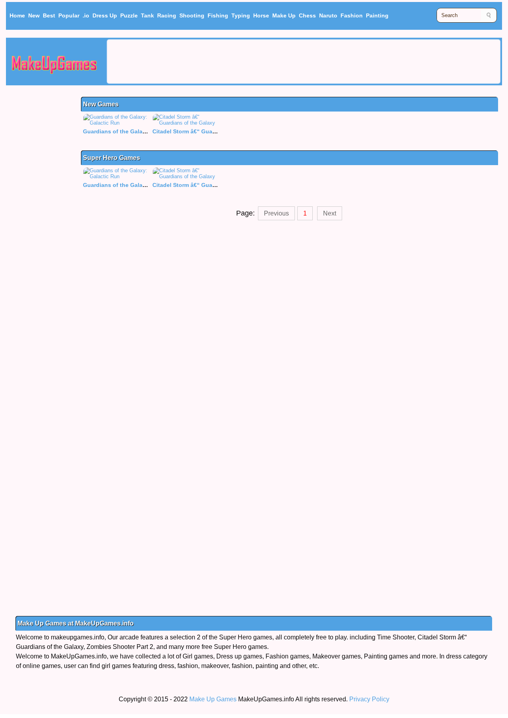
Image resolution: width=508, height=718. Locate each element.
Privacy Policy (369, 699)
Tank (147, 15)
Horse (261, 15)
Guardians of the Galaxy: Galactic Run (135, 131)
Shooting (191, 15)
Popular (68, 15)
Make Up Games (213, 699)
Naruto (328, 15)
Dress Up (104, 15)
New (34, 15)
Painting (377, 15)
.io (86, 15)
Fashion (352, 15)
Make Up (284, 15)
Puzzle (129, 15)
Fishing (218, 15)
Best (49, 15)
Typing (240, 15)
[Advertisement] (303, 61)
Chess (307, 15)
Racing (166, 15)
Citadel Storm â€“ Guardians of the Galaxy (209, 131)
